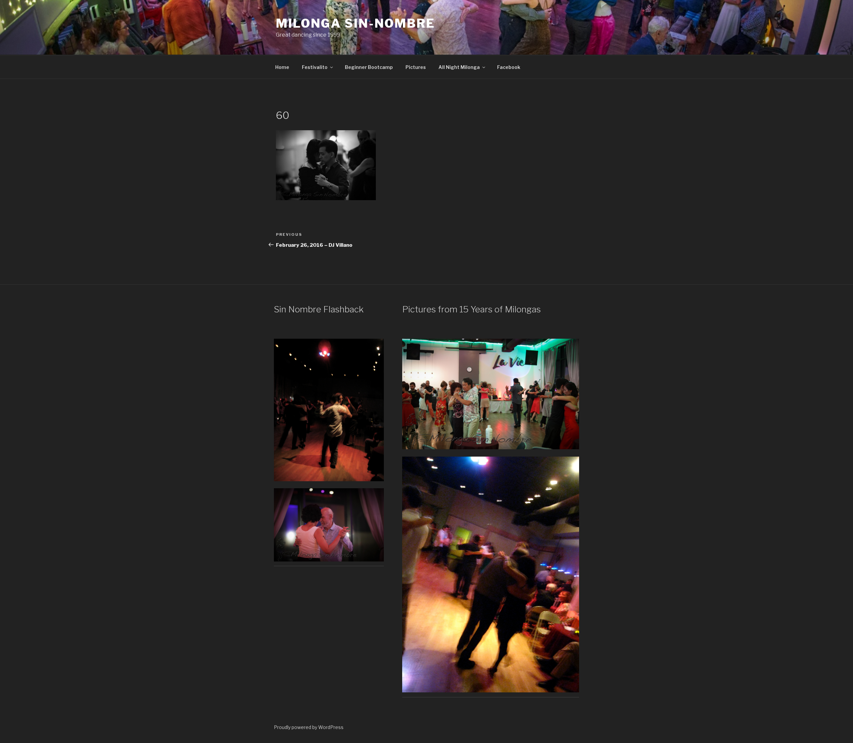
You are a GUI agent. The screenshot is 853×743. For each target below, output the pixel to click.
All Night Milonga (459, 67)
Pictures (416, 67)
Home (282, 67)
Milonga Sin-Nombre (355, 23)
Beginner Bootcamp (369, 67)
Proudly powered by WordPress (309, 727)
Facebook (508, 67)
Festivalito (315, 67)
